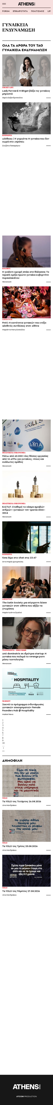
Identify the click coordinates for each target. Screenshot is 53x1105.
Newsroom (6, 282)
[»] (26, 748)
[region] (26, 192)
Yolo (4, 798)
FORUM (5, 11)
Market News (7, 714)
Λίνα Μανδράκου (9, 805)
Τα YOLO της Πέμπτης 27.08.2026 (21, 891)
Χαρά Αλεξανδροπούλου (12, 97)
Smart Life (7, 87)
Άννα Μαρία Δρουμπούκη (12, 561)
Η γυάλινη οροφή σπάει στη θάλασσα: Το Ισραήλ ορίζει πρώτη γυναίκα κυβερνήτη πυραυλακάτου (25, 274)
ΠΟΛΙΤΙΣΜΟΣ (37, 11)
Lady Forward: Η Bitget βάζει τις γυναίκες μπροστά (26, 92)
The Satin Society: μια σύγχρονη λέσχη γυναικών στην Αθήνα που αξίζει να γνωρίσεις (24, 605)
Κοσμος (6, 268)
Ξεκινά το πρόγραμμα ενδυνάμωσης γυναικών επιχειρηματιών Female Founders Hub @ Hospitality (23, 707)
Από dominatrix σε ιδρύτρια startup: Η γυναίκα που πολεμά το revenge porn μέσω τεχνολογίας (24, 656)
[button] (4, 4)
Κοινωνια (7, 135)
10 (3, 743)
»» (3, 751)
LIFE (50, 11)
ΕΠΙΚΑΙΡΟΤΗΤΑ (20, 11)
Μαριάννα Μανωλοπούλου (13, 329)
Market (6, 701)
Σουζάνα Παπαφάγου (11, 145)
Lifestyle (7, 319)
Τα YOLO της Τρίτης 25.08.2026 (20, 846)
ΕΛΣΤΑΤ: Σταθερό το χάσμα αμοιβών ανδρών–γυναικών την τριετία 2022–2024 (23, 509)
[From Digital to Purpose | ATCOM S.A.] (26, 1096)
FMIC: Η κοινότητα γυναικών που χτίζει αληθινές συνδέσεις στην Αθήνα (24, 324)
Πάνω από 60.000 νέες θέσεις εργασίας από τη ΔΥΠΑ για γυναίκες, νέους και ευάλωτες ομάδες (25, 459)
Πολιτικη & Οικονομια (13, 453)
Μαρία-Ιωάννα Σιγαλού (12, 612)
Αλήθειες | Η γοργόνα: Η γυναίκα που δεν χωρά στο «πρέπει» (25, 140)
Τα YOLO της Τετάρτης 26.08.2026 (21, 801)
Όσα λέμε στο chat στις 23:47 (19, 557)
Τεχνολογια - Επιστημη (14, 650)
